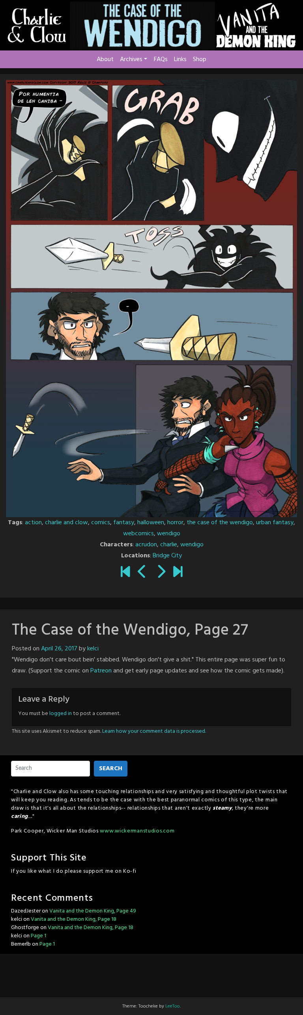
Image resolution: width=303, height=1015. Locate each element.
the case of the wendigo (220, 523)
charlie (168, 545)
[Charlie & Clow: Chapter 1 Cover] (125, 572)
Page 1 (38, 936)
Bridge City (167, 556)
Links (180, 59)
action (33, 523)
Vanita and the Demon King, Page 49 (92, 911)
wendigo (168, 534)
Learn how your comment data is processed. (154, 731)
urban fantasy (275, 523)
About (105, 59)
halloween (150, 523)
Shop (199, 59)
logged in (60, 713)
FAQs (161, 59)
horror (175, 523)
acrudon (146, 545)
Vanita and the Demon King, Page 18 (73, 919)
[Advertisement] (151, 973)
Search (110, 769)
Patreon (101, 671)
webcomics (138, 534)
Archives (131, 59)
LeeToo (172, 1006)
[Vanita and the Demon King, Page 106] (177, 572)
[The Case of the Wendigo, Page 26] (142, 572)
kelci (93, 649)
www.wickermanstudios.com (137, 831)
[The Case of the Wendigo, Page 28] (160, 572)
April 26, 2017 (59, 649)
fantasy (123, 523)
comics (100, 523)
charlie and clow (66, 523)
